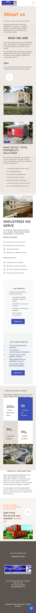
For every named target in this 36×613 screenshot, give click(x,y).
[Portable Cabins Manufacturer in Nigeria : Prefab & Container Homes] (9, 3)
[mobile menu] (33, 3)
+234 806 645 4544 (18, 556)
